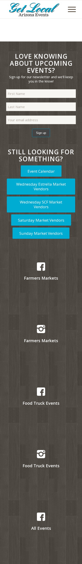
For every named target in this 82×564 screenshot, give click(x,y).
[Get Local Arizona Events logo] (34, 9)
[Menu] (69, 9)
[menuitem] (69, 9)
